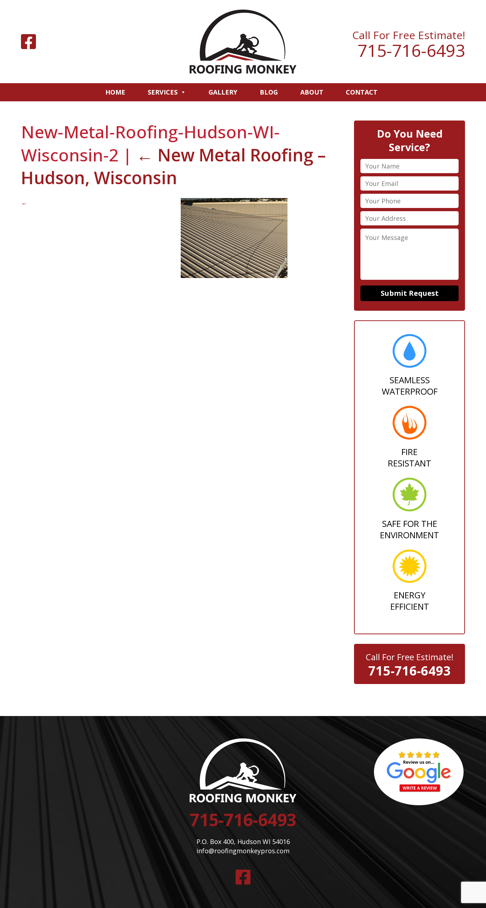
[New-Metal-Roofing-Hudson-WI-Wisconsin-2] (234, 275)
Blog (269, 92)
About (311, 92)
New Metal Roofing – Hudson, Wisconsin (173, 166)
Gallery (222, 92)
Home (115, 92)
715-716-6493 (411, 50)
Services (163, 92)
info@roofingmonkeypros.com (243, 850)
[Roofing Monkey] (243, 42)
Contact (361, 92)
